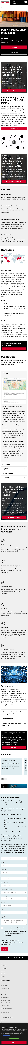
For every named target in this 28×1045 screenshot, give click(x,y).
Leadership (4, 1020)
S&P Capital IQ (19, 852)
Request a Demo (14, 128)
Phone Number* (4, 882)
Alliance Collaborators (6, 1008)
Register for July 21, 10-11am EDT (14, 90)
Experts (3, 1022)
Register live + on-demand (14, 517)
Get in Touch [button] (14, 47)
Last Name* (3, 869)
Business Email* (4, 856)
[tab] (14, 416)
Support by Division (5, 1000)
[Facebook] (14, 958)
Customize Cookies (14, 1038)
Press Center (4, 973)
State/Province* (4, 902)
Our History (3, 968)
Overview (3, 983)
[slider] (14, 769)
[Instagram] (17, 958)
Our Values (3, 965)
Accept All (14, 1042)
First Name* (3, 862)
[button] (14, 142)
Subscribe (14, 349)
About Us (3, 976)
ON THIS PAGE (5, 58)
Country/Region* (4, 896)
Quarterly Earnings (5, 988)
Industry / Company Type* (6, 889)
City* (2, 909)
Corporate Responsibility (7, 1017)
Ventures (3, 971)
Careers (3, 1014)
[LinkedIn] (22, 958)
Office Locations (5, 1005)
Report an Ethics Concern (7, 1003)
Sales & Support (5, 997)
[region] (14, 1034)
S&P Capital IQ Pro (8, 852)
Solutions (4, 8)
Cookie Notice (6, 1035)
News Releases (5, 985)
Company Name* (4, 876)
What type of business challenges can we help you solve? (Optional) (13, 916)
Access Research (14, 747)
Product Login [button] (14, 52)
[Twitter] (11, 958)
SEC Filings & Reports (6, 991)
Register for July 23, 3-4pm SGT (14, 181)
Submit (4, 949)
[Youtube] (19, 958)
